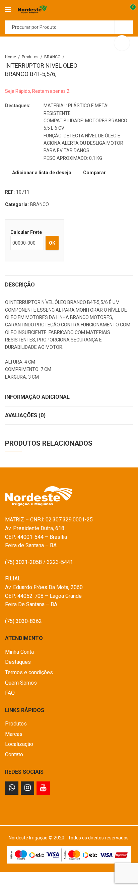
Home (10, 57)
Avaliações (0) (25, 415)
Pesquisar (124, 27)
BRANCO (52, 57)
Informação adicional (37, 397)
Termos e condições (29, 672)
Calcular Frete (26, 232)
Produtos (30, 57)
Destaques (18, 662)
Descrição (20, 284)
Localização (19, 744)
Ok (52, 243)
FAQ (10, 693)
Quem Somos (21, 683)
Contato (14, 754)
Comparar (94, 172)
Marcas (13, 734)
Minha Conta (19, 652)
